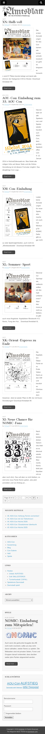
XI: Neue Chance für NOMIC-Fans (17, 421)
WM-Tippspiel (31, 687)
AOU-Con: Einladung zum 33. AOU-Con (21, 99)
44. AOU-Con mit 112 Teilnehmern (20, 519)
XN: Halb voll (12, 22)
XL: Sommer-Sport (16, 264)
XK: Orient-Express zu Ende (19, 342)
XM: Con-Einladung (17, 189)
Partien (10, 571)
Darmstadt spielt (13, 585)
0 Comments (26, 25)
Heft (4, 19)
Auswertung (11, 545)
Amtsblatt (21, 729)
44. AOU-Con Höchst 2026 (17, 522)
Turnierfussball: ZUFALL (18, 579)
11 (37, 498)
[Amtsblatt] (22, 11)
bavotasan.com (33, 732)
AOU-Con (5, 95)
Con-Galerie (12, 550)
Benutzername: (10, 698)
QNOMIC (11, 617)
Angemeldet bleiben (13, 713)
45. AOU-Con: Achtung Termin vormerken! (23, 516)
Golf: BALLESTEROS (17, 577)
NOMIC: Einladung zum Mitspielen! (21, 623)
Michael (6, 25)
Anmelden (9, 717)
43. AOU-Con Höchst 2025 (17, 527)
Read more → (9, 88)
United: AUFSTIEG (16, 574)
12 (5, 501)
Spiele (9, 556)
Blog (9, 548)
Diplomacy (19, 687)
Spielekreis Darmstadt (15, 582)
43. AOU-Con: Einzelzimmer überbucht (22, 524)
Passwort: (7, 706)
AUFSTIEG (29, 683)
